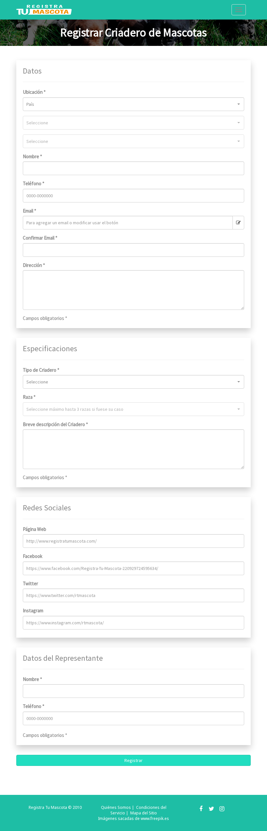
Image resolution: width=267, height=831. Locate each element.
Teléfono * (33, 183)
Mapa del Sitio (143, 813)
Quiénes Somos (116, 807)
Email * (29, 211)
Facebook (32, 556)
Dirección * (34, 265)
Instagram (33, 610)
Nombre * (32, 156)
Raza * (29, 397)
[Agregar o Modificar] (238, 222)
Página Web (34, 529)
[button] (133, 104)
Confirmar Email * (40, 238)
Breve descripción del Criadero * (55, 424)
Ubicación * (34, 92)
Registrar (133, 760)
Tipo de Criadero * (41, 370)
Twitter (30, 583)
